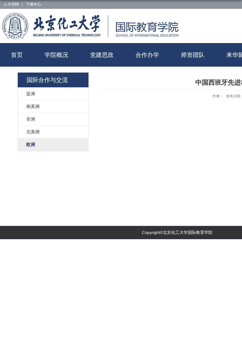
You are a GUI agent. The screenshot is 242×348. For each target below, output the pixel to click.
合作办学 (147, 55)
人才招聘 (11, 4)
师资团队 (193, 55)
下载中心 (33, 4)
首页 (17, 55)
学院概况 (56, 55)
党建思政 (102, 55)
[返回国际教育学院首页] (52, 16)
